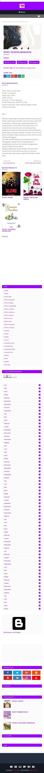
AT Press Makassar (20, 68)
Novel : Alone (7, 197)
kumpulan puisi (8, 346)
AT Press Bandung (9, 300)
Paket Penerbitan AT (20, 712)
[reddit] (36, 673)
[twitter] (17, 673)
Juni (22, 449)
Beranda (4, 21)
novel (9, 21)
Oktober (22, 407)
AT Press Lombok (9, 309)
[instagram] (27, 678)
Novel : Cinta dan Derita (31, 198)
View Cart (23, 62)
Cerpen (6, 334)
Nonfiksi (6, 355)
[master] (20, 766)
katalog (28, 68)
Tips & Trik (7, 364)
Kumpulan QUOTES (9, 349)
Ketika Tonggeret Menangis (23, 723)
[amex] (33, 766)
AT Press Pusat (8, 318)
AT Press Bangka (8, 303)
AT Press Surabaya (9, 327)
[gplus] (27, 673)
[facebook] (8, 673)
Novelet (6, 361)
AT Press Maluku (8, 315)
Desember (22, 401)
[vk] (17, 678)
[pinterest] (8, 678)
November (22, 404)
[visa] (15, 766)
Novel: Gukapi (17, 701)
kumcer (6, 340)
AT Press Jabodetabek (10, 306)
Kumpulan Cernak (9, 343)
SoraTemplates (16, 770)
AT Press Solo (8, 321)
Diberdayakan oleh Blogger (12, 632)
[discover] (24, 766)
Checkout (35, 62)
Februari (22, 398)
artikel (6, 290)
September (22, 410)
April (22, 391)
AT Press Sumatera (9, 324)
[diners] (29, 766)
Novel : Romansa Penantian (8, 230)
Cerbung (6, 330)
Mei (22, 388)
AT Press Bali (7, 296)
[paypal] (11, 766)
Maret (22, 395)
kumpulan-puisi (8, 352)
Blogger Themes (33, 770)
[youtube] (36, 678)
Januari (22, 426)
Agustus (22, 442)
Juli (22, 385)
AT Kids (6, 293)
